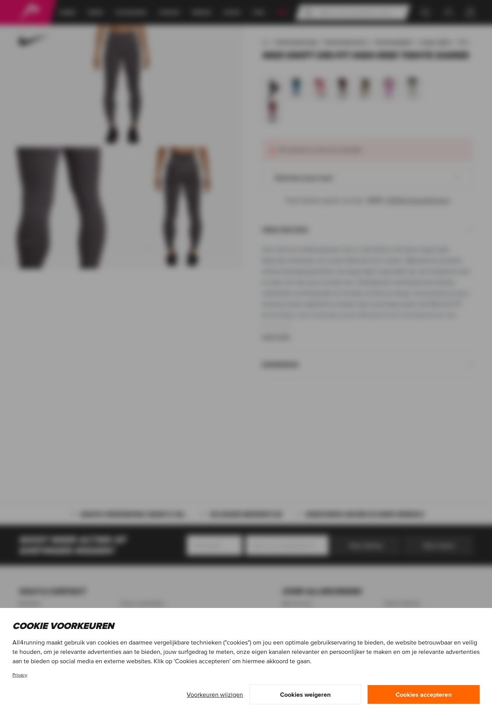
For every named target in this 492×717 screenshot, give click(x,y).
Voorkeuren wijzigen (215, 694)
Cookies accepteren (424, 694)
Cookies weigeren (305, 694)
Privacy (19, 674)
